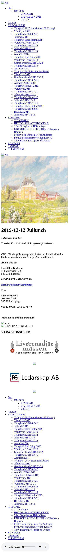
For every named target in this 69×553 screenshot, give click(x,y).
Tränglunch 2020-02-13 (26, 34)
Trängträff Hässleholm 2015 (28, 106)
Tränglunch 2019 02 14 (26, 45)
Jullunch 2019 (21, 37)
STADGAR (27, 13)
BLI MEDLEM (16, 149)
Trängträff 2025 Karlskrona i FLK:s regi (34, 28)
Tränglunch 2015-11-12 (26, 103)
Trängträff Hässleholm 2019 (28, 39)
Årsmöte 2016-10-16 (24, 83)
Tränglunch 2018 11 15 (26, 51)
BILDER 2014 (21, 111)
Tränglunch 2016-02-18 (26, 97)
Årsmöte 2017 (21, 68)
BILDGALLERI (16, 25)
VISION (25, 19)
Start (10, 8)
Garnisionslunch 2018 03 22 (28, 62)
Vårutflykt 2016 (22, 88)
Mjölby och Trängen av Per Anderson (33, 134)
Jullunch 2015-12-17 (24, 100)
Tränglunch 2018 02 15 (26, 65)
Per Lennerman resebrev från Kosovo (33, 137)
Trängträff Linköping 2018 (27, 57)
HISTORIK (14, 117)
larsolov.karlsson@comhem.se (16, 284)
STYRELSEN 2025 (31, 16)
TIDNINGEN (21, 120)
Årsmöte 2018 (21, 54)
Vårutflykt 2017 (22, 74)
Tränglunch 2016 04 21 (26, 91)
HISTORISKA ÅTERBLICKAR (31, 123)
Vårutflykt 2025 (22, 31)
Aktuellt (12, 22)
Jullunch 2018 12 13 (24, 48)
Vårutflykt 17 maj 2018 (26, 60)
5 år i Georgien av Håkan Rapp (30, 126)
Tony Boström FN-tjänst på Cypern (32, 140)
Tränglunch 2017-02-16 (26, 80)
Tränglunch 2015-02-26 (26, 108)
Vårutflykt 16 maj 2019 (26, 42)
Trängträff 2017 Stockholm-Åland (31, 71)
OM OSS (19, 11)
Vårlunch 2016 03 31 (25, 94)
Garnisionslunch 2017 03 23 (28, 77)
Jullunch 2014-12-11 (24, 114)
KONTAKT (14, 143)
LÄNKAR (13, 146)
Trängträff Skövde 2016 (26, 85)
